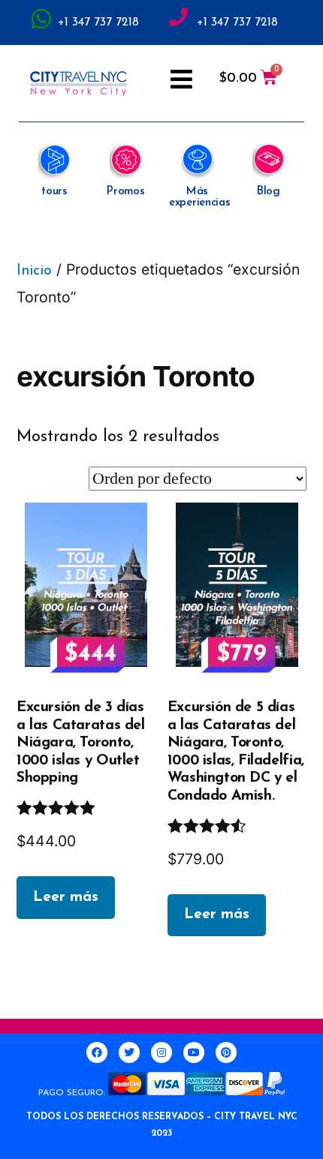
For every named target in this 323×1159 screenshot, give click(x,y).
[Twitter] (129, 1052)
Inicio (34, 270)
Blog (268, 191)
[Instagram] (161, 1052)
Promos (125, 191)
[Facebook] (96, 1052)
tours (54, 191)
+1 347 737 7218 (98, 23)
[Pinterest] (226, 1052)
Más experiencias (199, 197)
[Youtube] (193, 1052)
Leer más (65, 897)
